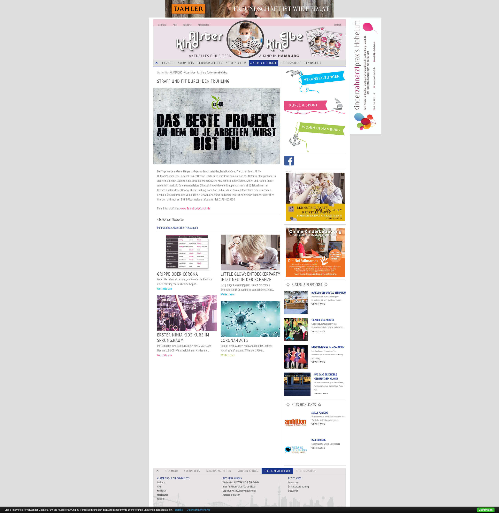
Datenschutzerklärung (298, 486)
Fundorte (187, 24)
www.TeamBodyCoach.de (195, 208)
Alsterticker (189, 72)
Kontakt (337, 24)
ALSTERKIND (176, 72)
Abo (175, 24)
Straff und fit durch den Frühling (212, 72)
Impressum (293, 482)
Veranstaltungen (315, 83)
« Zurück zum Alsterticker (170, 219)
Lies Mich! (168, 63)
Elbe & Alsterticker (277, 471)
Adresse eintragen (231, 494)
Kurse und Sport (315, 108)
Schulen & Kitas (236, 63)
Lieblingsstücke (290, 63)
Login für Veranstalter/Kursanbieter (239, 490)
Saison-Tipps (186, 63)
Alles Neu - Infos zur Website (217, 35)
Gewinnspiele (313, 63)
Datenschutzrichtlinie (198, 509)
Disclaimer (293, 490)
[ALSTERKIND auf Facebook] (289, 161)
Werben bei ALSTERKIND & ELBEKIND (241, 482)
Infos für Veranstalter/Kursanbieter (239, 486)
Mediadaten (203, 24)
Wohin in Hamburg (315, 136)
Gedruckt (162, 24)
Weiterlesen (164, 288)
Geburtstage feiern (210, 63)
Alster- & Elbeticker (263, 63)
